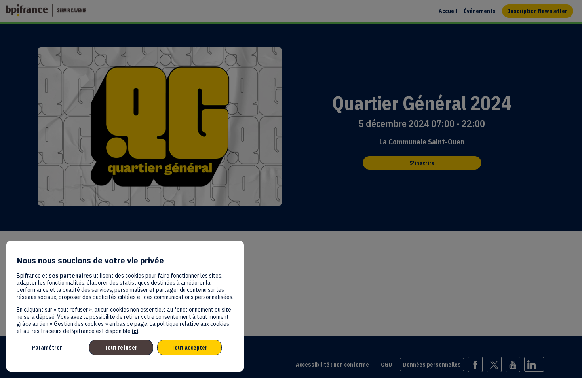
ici (135, 331)
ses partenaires (70, 275)
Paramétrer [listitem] (47, 347)
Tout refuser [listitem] (121, 347)
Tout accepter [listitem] (189, 347)
